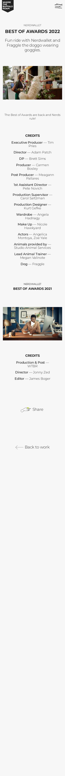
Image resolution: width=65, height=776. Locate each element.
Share (37, 409)
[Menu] (58, 5)
